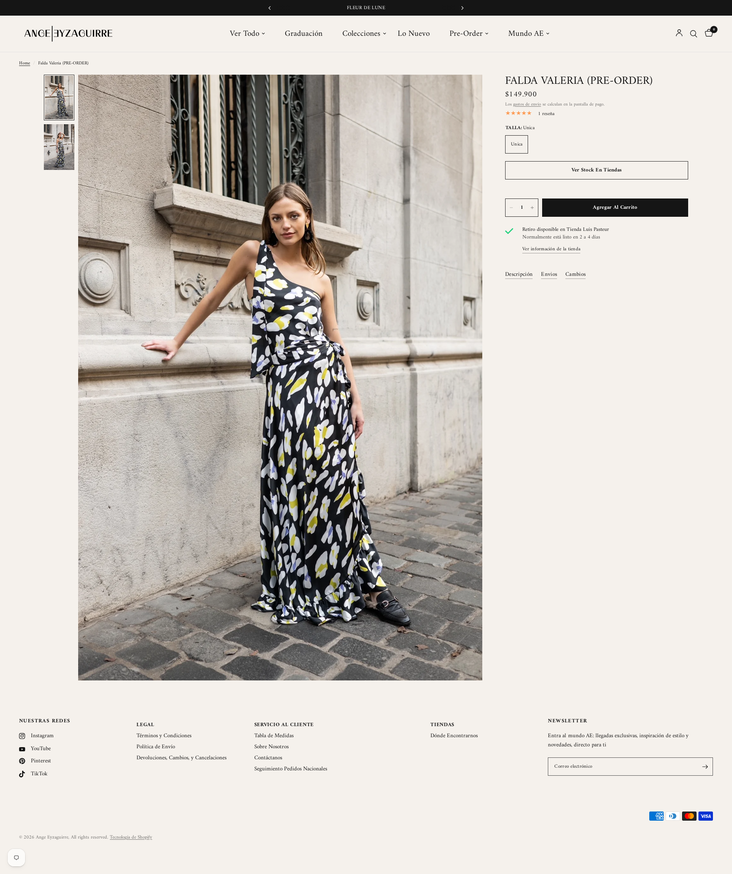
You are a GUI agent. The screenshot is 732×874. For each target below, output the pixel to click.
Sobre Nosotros (271, 747)
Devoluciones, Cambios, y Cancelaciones (181, 758)
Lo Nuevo (414, 33)
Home (24, 63)
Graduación (304, 33)
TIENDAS (442, 725)
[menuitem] (251, 34)
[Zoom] (466, 90)
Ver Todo (244, 33)
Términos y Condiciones (163, 736)
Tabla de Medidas (274, 736)
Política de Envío (155, 747)
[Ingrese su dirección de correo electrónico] (705, 766)
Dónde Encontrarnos (454, 736)
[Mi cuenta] (679, 34)
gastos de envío (527, 105)
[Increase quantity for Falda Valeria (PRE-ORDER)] (532, 207)
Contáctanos (268, 758)
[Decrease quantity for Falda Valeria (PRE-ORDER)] (511, 207)
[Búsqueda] (693, 34)
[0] (707, 34)
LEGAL (145, 725)
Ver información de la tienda (551, 249)
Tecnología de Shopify (131, 837)
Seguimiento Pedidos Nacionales (290, 769)
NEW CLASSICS (366, 7)
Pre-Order (466, 33)
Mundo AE (526, 33)
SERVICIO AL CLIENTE (284, 725)
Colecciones (361, 33)
